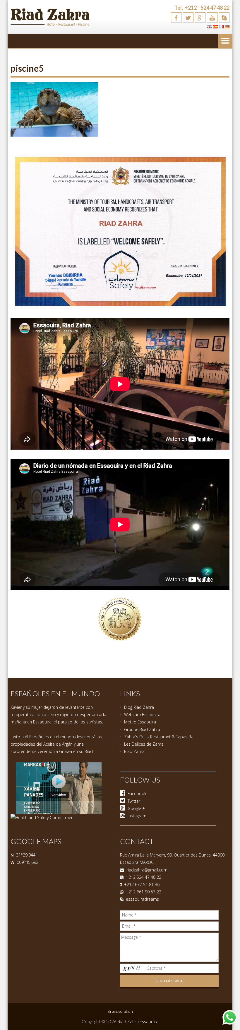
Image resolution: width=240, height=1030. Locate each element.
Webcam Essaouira (142, 714)
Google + (135, 808)
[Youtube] (212, 17)
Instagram (135, 816)
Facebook (135, 793)
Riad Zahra (134, 751)
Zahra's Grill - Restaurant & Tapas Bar (159, 737)
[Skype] (224, 17)
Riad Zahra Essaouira (137, 1021)
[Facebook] (176, 17)
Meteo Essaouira (140, 722)
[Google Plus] (200, 17)
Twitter (132, 801)
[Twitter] (188, 17)
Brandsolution (120, 1011)
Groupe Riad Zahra (142, 729)
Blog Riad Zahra (139, 707)
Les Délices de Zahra (144, 744)
